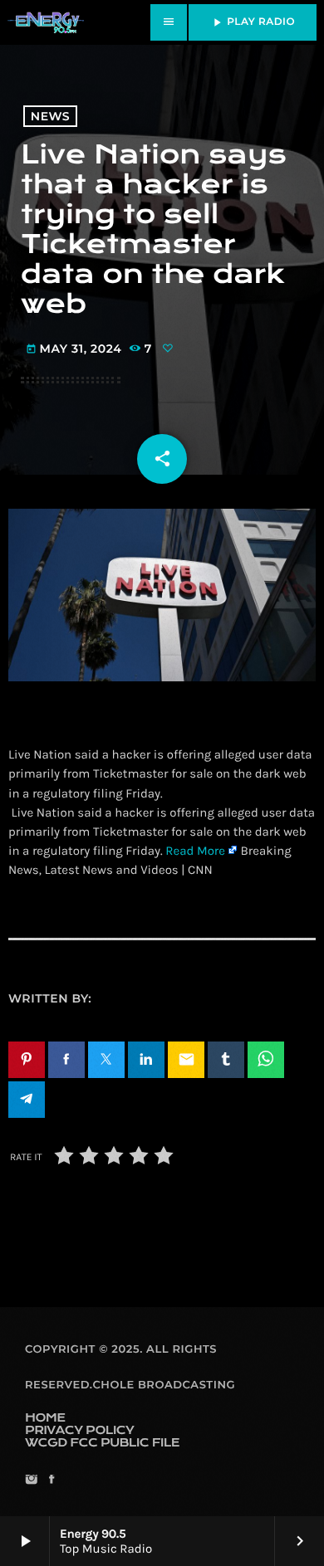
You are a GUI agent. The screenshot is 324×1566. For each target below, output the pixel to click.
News (50, 116)
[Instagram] (31, 1481)
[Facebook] (51, 1481)
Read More (195, 850)
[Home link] (45, 22)
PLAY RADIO (252, 22)
